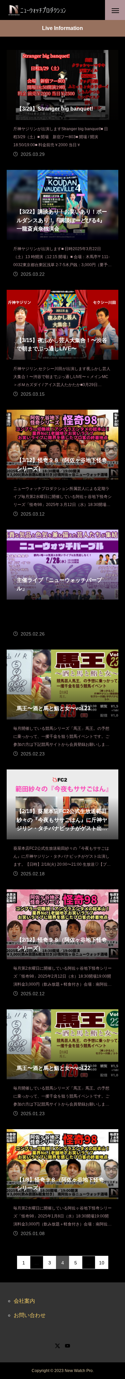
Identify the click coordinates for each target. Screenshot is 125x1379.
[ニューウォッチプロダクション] (37, 10)
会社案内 (24, 1301)
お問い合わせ (30, 1315)
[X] (57, 1345)
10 (101, 1262)
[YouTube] (67, 1345)
